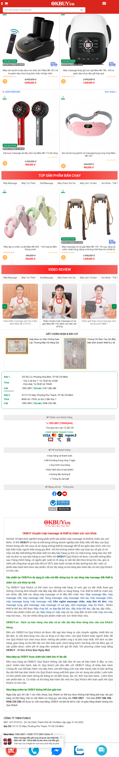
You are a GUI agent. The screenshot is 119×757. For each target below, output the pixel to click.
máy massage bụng (17, 601)
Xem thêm (110, 92)
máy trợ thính (95, 605)
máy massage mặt (33, 598)
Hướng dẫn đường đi (60, 474)
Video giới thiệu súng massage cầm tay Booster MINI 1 (59, 322)
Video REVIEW (59, 269)
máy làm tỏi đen (96, 601)
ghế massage (31, 605)
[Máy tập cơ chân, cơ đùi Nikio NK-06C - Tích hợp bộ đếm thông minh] (30, 216)
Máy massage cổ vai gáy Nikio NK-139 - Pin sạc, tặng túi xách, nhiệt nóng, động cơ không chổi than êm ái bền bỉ (88, 248)
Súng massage (53, 598)
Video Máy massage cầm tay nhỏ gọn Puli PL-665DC (99, 322)
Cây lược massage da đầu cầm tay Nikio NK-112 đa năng (30, 153)
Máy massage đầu (96, 594)
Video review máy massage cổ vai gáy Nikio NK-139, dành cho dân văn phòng (20, 324)
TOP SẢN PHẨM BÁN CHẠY (59, 175)
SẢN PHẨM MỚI (12, 92)
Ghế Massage (46, 183)
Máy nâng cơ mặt (50, 612)
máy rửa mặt (105, 612)
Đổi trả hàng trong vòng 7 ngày (60, 460)
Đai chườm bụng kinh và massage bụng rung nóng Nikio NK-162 (89, 154)
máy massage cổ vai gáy (55, 605)
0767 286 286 (49, 388)
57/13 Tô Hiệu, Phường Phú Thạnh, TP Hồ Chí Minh (47, 395)
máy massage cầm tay (76, 598)
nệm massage (79, 605)
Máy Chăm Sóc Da (66, 183)
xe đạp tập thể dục (59, 608)
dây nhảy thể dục (81, 608)
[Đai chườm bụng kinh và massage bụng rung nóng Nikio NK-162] (89, 123)
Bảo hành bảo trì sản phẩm (60, 469)
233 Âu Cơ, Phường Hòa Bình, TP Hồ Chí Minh (45, 376)
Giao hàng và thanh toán (60, 456)
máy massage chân (101, 598)
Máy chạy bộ (41, 608)
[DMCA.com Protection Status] (59, 509)
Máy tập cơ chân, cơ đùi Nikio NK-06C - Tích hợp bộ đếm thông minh (30, 248)
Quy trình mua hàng (60, 465)
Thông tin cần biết (60, 479)
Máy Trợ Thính (28, 183)
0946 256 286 (49, 403)
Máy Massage (10, 183)
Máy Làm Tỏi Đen (88, 183)
